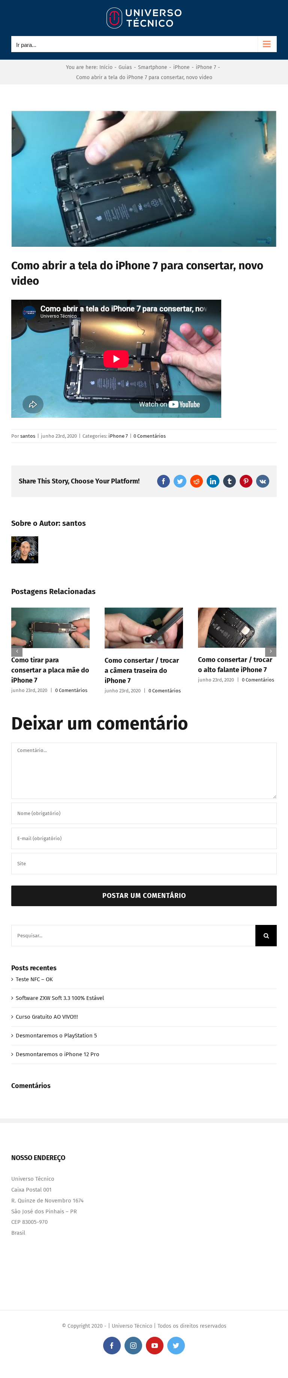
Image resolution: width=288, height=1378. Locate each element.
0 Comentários (150, 436)
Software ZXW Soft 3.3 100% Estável (60, 998)
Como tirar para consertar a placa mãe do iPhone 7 (50, 670)
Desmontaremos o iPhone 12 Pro (57, 1054)
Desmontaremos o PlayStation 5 (56, 1035)
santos (27, 436)
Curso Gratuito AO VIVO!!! (47, 1016)
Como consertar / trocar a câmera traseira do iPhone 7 (141, 670)
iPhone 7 (118, 436)
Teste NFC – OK (34, 979)
